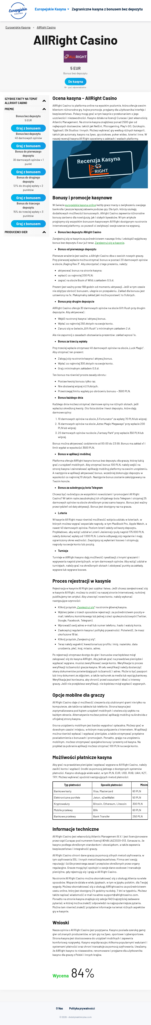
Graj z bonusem (28, 128)
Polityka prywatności (82, 1008)
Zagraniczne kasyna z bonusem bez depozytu (107, 9)
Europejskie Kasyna (50, 9)
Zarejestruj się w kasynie (109, 242)
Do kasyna (75, 82)
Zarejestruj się (85, 607)
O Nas (59, 1008)
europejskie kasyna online (80, 205)
